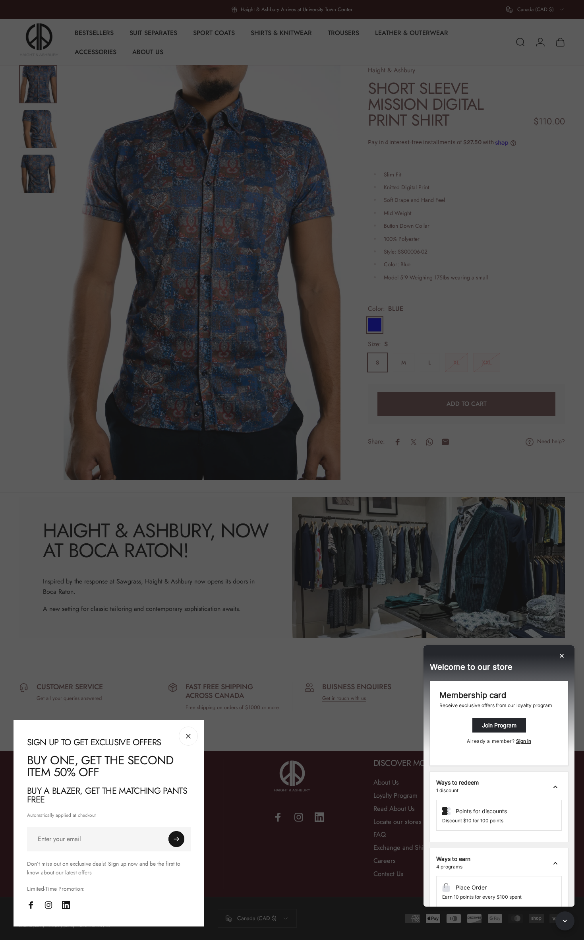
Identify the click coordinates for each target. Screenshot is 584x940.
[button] (499, 787)
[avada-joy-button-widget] (564, 920)
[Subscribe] (176, 839)
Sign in (523, 741)
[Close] (188, 736)
